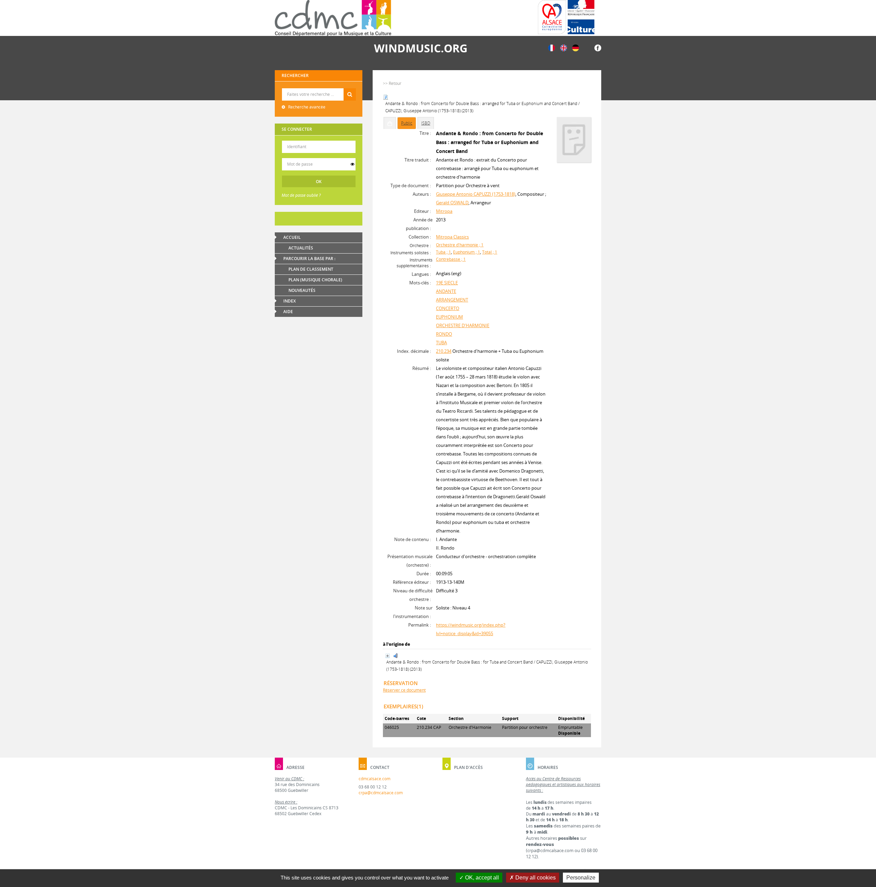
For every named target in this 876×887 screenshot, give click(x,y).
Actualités (300, 248)
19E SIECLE (447, 283)
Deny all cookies (535, 877)
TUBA (441, 342)
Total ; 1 (489, 252)
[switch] (352, 164)
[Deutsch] (575, 47)
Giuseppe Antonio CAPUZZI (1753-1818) (475, 194)
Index (289, 301)
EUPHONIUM (449, 317)
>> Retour (392, 83)
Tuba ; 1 (443, 252)
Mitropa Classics (452, 237)
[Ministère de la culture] (581, 17)
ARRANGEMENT (452, 300)
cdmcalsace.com (374, 779)
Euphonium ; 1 (466, 252)
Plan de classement (310, 269)
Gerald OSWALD (452, 203)
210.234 (443, 351)
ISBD (425, 123)
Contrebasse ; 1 (451, 259)
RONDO (444, 334)
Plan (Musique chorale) (315, 280)
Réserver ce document (404, 690)
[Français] (551, 47)
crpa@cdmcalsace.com (381, 793)
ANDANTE (446, 291)
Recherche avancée (306, 107)
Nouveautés (301, 290)
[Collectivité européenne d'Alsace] (552, 17)
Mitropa (444, 211)
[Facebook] (597, 47)
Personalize (580, 877)
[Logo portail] (333, 18)
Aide (288, 311)
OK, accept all (481, 877)
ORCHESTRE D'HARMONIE (462, 325)
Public (406, 123)
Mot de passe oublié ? (301, 195)
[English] (563, 47)
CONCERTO (447, 308)
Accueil (292, 237)
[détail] (387, 656)
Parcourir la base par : (309, 258)
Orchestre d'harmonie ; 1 (460, 245)
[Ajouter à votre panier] (390, 123)
